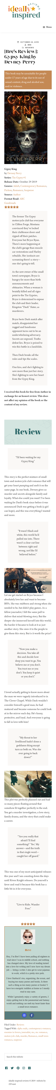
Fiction (8, 190)
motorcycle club (11, 1036)
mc (32, 1032)
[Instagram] (24, 1015)
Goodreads (10, 203)
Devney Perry (14, 173)
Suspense (29, 190)
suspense (18, 1039)
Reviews (29, 48)
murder (23, 1036)
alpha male (22, 1028)
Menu (49, 27)
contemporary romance (40, 1028)
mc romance (41, 1032)
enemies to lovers (12, 1032)
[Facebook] (31, 1015)
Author (17, 194)
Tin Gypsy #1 (19, 177)
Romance (18, 190)
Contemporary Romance (33, 186)
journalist (26, 1032)
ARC (22, 198)
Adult (16, 186)
